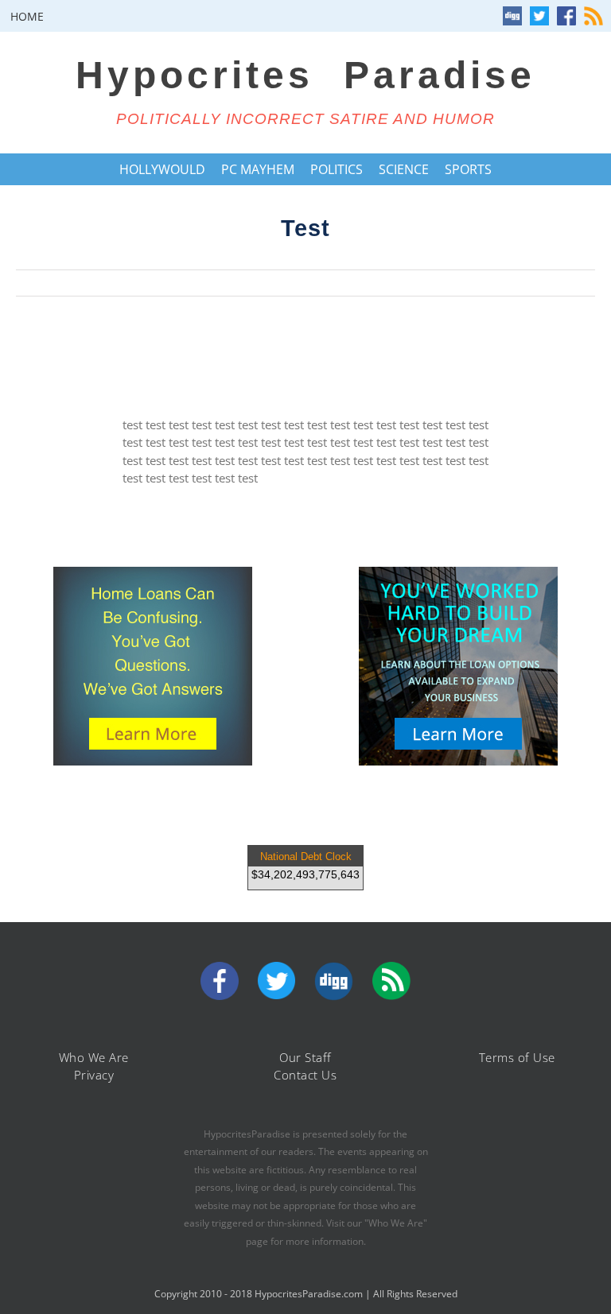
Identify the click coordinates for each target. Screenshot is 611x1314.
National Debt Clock (306, 856)
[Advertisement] (305, 356)
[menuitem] (27, 16)
